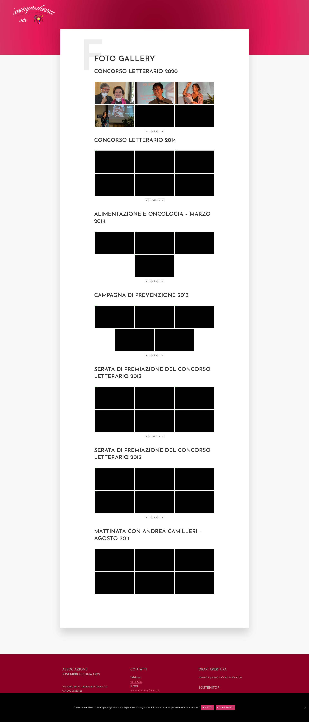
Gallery (248, 15)
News (217, 15)
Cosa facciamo (202, 15)
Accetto (207, 707)
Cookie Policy (225, 707)
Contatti (287, 15)
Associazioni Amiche (267, 15)
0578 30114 (136, 681)
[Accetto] (305, 707)
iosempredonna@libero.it (144, 690)
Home (168, 15)
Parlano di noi (231, 15)
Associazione (182, 15)
